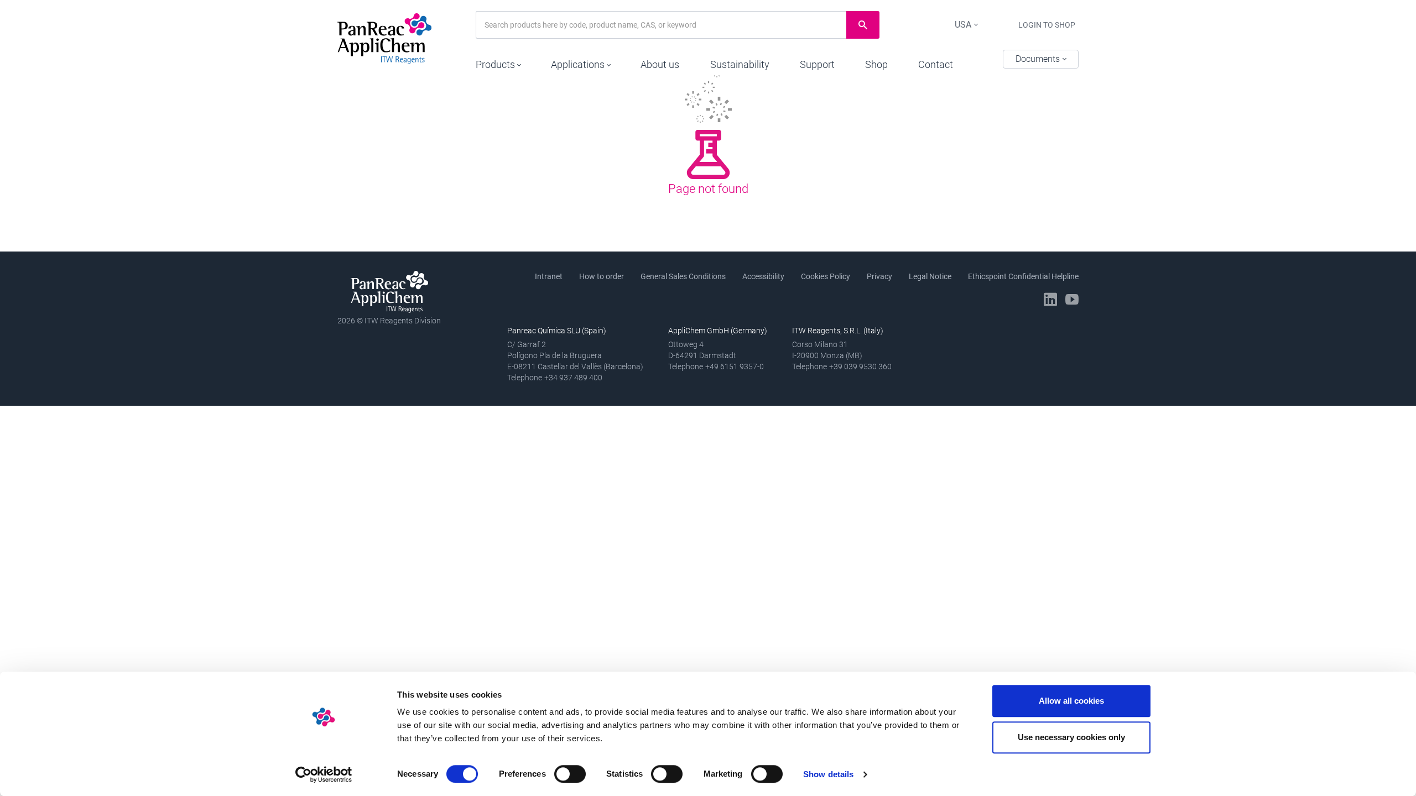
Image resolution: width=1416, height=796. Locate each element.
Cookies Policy (825, 276)
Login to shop (1046, 24)
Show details (828, 774)
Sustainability (739, 64)
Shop (876, 64)
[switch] (570, 774)
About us (660, 64)
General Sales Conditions (683, 276)
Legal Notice (930, 276)
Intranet (549, 276)
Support (817, 64)
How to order (601, 276)
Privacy (879, 276)
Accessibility (763, 276)
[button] (498, 62)
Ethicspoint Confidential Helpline (1023, 276)
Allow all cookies (1071, 700)
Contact (935, 64)
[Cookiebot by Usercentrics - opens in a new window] (323, 774)
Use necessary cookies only (1071, 737)
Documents (1039, 59)
